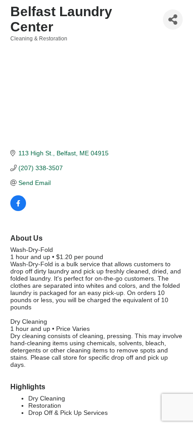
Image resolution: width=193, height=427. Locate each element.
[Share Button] (173, 19)
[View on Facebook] (18, 208)
